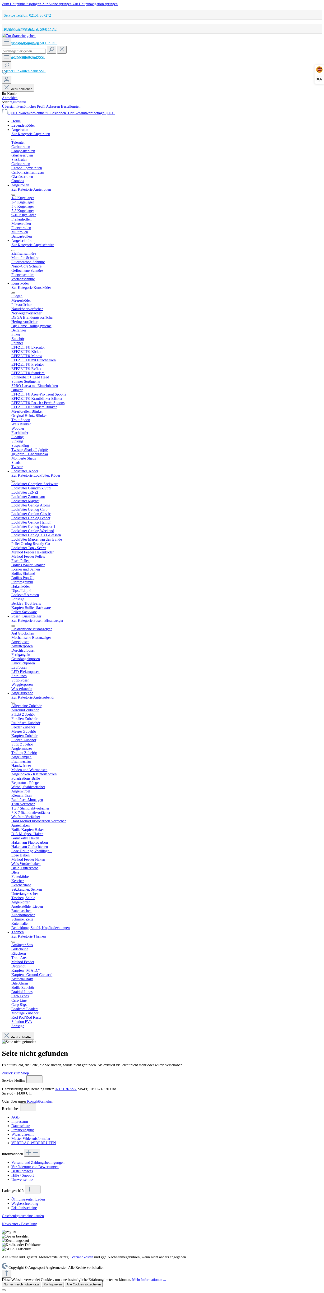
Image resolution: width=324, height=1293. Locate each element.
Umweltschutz (22, 1180)
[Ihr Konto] (6, 80)
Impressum (19, 1121)
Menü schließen (21, 89)
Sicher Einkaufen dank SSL (24, 71)
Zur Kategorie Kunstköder (31, 287)
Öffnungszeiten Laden (28, 1199)
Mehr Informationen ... (149, 1280)
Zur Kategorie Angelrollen (31, 189)
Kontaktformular (39, 1101)
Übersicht (9, 106)
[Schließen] (4, 1290)
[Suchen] (51, 50)
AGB (15, 1117)
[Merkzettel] (5, 74)
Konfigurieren (53, 1284)
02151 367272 (66, 1089)
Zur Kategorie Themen (28, 936)
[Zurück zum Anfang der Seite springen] (6, 1274)
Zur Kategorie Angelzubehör (33, 697)
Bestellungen (70, 106)
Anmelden (10, 98)
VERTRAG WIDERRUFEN (33, 1143)
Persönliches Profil (31, 106)
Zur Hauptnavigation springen (95, 4)
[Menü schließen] (13, 139)
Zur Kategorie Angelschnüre (32, 245)
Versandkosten (82, 1257)
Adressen (53, 106)
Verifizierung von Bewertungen (35, 1167)
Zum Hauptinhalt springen (22, 4)
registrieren (17, 102)
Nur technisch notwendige (21, 1284)
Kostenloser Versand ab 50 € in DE (29, 43)
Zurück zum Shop (15, 1073)
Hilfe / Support (22, 1175)
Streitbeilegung (22, 1130)
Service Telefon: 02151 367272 (26, 15)
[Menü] (6, 42)
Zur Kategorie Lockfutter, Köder (35, 475)
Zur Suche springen (57, 4)
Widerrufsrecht (22, 1134)
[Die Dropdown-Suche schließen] (62, 50)
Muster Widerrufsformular (30, 1139)
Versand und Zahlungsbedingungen (38, 1162)
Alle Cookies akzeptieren (84, 1284)
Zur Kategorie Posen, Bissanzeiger (37, 620)
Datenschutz (20, 1126)
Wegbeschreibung (24, 1203)
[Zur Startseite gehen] (19, 36)
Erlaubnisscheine (24, 1208)
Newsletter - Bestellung (19, 1224)
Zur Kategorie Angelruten (30, 134)
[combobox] (24, 51)
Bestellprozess (22, 1171)
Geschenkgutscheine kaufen (23, 1216)
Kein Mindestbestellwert (21, 57)
